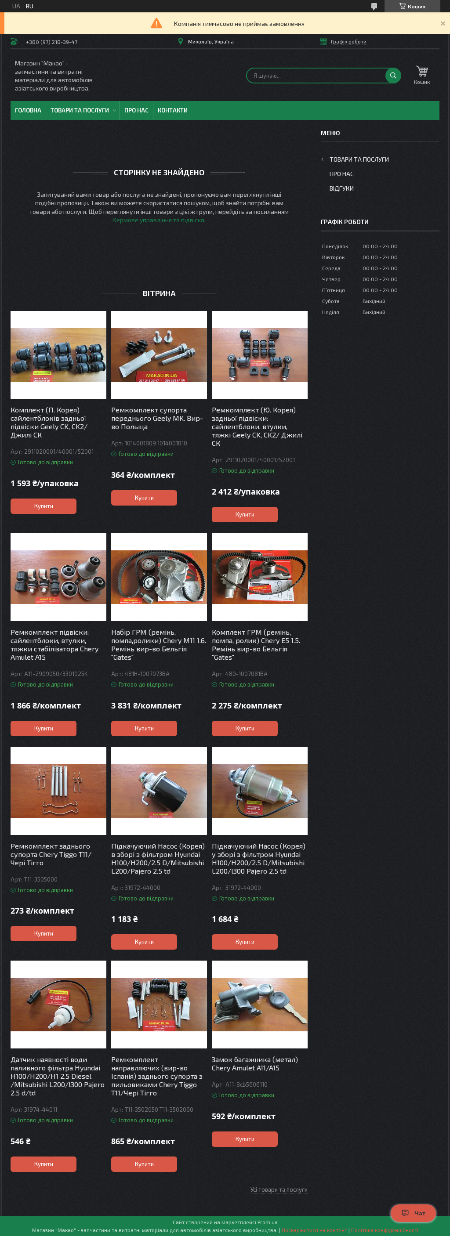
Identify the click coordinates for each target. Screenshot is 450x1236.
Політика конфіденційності (384, 1230)
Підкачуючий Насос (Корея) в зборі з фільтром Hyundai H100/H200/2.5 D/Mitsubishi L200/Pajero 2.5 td (158, 858)
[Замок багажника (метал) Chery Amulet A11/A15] (260, 1004)
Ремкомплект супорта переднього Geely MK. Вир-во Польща (157, 417)
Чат (419, 1213)
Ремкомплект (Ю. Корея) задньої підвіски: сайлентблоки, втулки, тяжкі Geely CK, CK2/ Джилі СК (257, 426)
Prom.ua (268, 1222)
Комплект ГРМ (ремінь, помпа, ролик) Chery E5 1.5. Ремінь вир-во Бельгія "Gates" (256, 644)
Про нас (136, 110)
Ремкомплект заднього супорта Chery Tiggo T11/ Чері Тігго (51, 854)
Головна (28, 110)
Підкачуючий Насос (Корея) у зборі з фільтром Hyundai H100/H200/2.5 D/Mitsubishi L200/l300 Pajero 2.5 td (258, 858)
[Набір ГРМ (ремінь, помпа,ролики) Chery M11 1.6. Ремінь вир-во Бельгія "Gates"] (159, 577)
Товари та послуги (80, 110)
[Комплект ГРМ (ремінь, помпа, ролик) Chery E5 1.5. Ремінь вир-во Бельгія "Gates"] (260, 577)
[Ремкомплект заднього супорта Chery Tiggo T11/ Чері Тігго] (58, 791)
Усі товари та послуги (279, 1189)
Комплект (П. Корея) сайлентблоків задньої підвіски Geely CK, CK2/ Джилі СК (49, 422)
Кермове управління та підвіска (158, 220)
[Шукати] (393, 75)
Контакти (173, 110)
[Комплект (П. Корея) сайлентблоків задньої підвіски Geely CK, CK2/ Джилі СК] (58, 355)
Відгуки (342, 188)
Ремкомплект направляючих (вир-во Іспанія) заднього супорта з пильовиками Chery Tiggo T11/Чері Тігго (157, 1076)
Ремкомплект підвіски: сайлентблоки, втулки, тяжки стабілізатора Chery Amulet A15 (54, 644)
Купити (43, 506)
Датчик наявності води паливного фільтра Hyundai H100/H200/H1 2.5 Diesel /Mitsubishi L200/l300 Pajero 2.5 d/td (58, 1076)
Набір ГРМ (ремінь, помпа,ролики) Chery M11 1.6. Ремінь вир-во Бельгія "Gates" (158, 644)
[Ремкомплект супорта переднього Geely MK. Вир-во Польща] (159, 355)
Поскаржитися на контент (314, 1230)
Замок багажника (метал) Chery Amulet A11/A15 (255, 1063)
